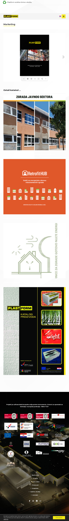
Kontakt (35, 495)
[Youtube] (40, 501)
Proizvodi (35, 485)
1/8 (23, 78)
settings (6, 519)
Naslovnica (35, 475)
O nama (35, 478)
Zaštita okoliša (35, 491)
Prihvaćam (59, 517)
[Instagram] (33, 501)
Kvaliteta (35, 488)
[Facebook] (29, 501)
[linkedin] (37, 501)
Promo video (35, 481)
